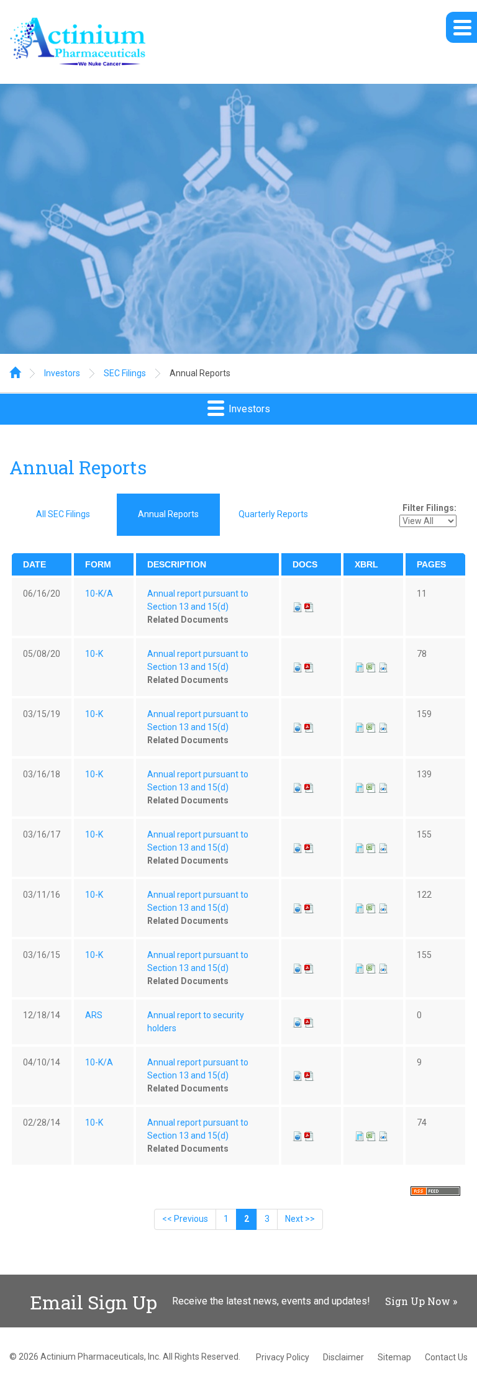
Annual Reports (200, 373)
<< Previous (185, 1219)
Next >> (300, 1219)
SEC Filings (125, 373)
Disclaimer (343, 1357)
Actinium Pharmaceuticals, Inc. (100, 1357)
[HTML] (297, 607)
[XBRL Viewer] (360, 667)
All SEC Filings (63, 514)
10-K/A (99, 594)
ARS (93, 1015)
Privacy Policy (282, 1357)
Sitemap (394, 1357)
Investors (62, 373)
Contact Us (446, 1357)
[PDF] (309, 607)
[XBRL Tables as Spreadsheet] (372, 667)
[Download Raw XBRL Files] (383, 667)
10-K (94, 654)
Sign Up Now (417, 1301)
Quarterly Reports (273, 514)
